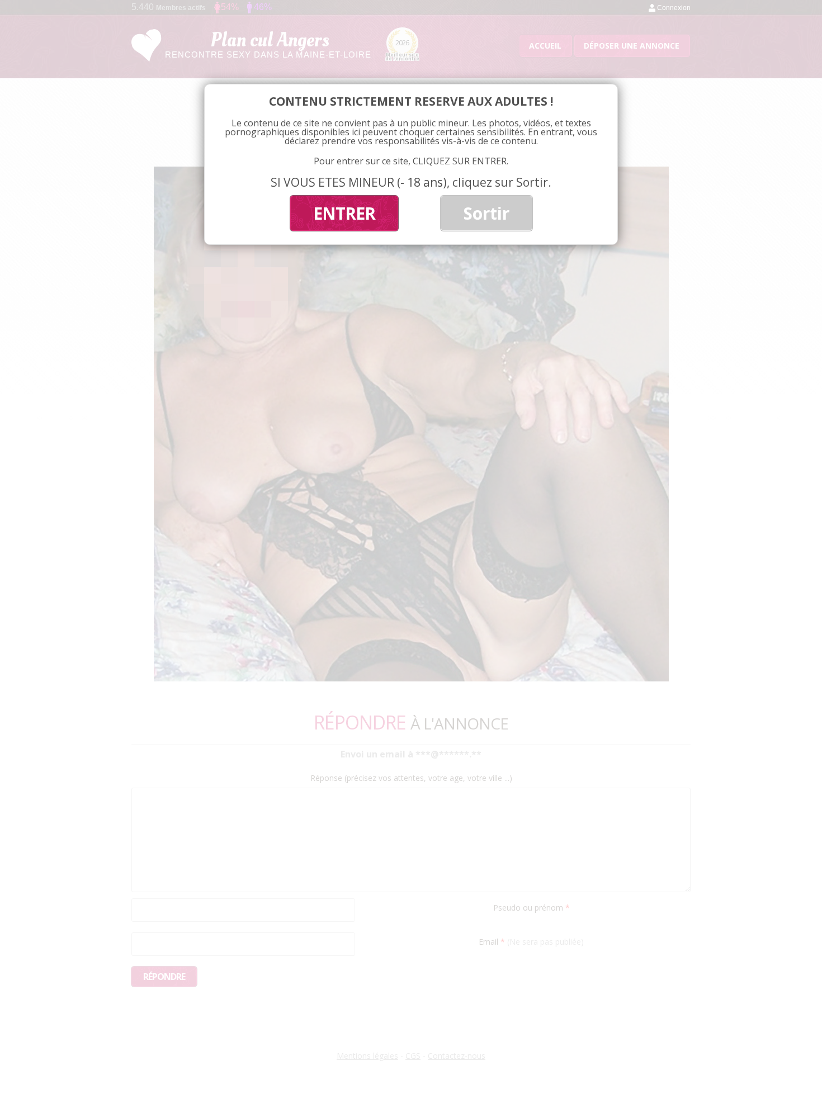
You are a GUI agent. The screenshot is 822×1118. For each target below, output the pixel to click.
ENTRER (344, 213)
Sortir (486, 213)
